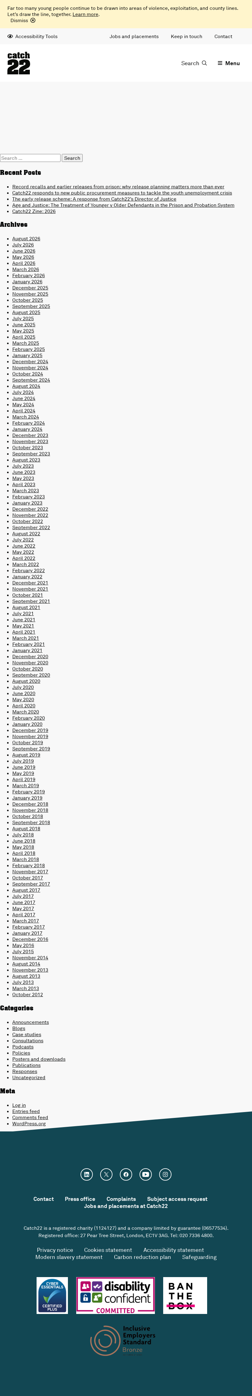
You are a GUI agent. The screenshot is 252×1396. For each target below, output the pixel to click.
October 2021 (27, 595)
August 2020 (26, 681)
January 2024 (27, 429)
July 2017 (23, 896)
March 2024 (25, 417)
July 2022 (23, 540)
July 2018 (23, 835)
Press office (80, 1198)
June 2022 (23, 546)
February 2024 (28, 423)
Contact (223, 36)
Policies (21, 1053)
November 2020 (30, 662)
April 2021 (23, 632)
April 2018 (23, 853)
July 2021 (23, 613)
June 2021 (23, 619)
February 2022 (28, 570)
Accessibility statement (174, 1249)
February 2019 (28, 791)
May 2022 (23, 552)
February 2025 (28, 349)
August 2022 (26, 533)
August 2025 (26, 312)
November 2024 (30, 367)
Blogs (18, 1028)
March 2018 (25, 859)
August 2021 (26, 607)
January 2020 (27, 724)
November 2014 (30, 957)
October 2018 (27, 816)
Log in (19, 1105)
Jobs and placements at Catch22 (126, 1205)
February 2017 (28, 927)
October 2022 (27, 521)
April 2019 (23, 779)
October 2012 (27, 994)
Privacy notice (55, 1249)
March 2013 (25, 988)
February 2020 (28, 718)
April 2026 (23, 263)
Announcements (30, 1022)
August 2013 (26, 976)
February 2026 (28, 275)
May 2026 (23, 257)
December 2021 (30, 583)
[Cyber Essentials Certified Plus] (52, 1295)
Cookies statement (108, 1249)
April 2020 (23, 705)
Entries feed (26, 1111)
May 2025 (23, 331)
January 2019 (27, 798)
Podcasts (22, 1047)
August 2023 (26, 460)
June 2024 (23, 398)
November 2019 (30, 736)
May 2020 (23, 699)
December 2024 (30, 361)
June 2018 (23, 841)
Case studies (26, 1034)
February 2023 (28, 497)
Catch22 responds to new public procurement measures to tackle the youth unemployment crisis (122, 193)
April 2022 (23, 558)
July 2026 (23, 245)
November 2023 (30, 441)
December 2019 (30, 730)
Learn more (85, 14)
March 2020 (25, 712)
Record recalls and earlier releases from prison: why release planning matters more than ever (118, 186)
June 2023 (23, 472)
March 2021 (25, 638)
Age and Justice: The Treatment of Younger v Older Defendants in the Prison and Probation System (123, 205)
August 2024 (26, 386)
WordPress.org (29, 1123)
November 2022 (30, 515)
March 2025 (25, 343)
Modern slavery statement (69, 1256)
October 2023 (27, 447)
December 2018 (30, 804)
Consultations (27, 1040)
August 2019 (26, 755)
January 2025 (27, 355)
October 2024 (27, 374)
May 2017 (23, 908)
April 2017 (23, 914)
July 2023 (23, 466)
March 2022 (25, 564)
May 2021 (23, 626)
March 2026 (25, 269)
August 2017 (26, 890)
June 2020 (23, 693)
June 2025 (23, 324)
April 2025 (23, 337)
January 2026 (27, 281)
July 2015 (23, 951)
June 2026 (23, 251)
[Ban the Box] (185, 1295)
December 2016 (30, 939)
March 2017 (25, 921)
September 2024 (31, 380)
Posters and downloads (38, 1059)
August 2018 (26, 828)
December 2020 (30, 656)
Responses (24, 1071)
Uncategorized (28, 1077)
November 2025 (30, 294)
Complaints (121, 1198)
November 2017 (30, 871)
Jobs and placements (134, 36)
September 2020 (31, 675)
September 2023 (31, 453)
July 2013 (23, 982)
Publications (26, 1065)
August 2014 (26, 964)
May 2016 (23, 945)
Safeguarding (199, 1256)
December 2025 (30, 288)
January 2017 (27, 933)
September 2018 (31, 822)
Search (190, 63)
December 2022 (30, 509)
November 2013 (30, 970)
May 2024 (23, 404)
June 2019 (23, 767)
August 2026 (26, 238)
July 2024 (23, 392)
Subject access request (177, 1198)
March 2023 (25, 490)
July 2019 (23, 761)
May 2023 (23, 478)
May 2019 (23, 773)
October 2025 (27, 300)
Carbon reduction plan (142, 1256)
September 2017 (31, 884)
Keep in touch (186, 36)
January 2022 (27, 576)
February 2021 (28, 644)
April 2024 (23, 410)
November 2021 (30, 589)
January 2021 (27, 650)
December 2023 (30, 435)
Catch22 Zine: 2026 (34, 211)
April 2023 (23, 484)
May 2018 (23, 847)
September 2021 (31, 601)
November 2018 (30, 810)
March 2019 (25, 785)
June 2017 (23, 902)
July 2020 (23, 687)
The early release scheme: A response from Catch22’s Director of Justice (94, 199)
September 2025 (31, 306)
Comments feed (30, 1117)
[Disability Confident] (115, 1295)
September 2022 (31, 527)
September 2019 (31, 748)
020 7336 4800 (195, 1235)
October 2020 (27, 669)
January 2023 (27, 503)
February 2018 (28, 865)
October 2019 (27, 742)
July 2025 (23, 318)
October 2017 (27, 878)
